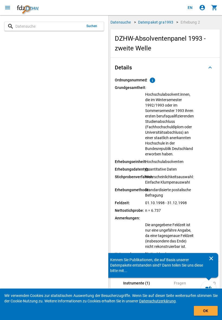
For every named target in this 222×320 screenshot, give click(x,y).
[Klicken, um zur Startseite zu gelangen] (27, 7)
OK (205, 311)
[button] (165, 67)
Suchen (91, 26)
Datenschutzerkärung (157, 301)
